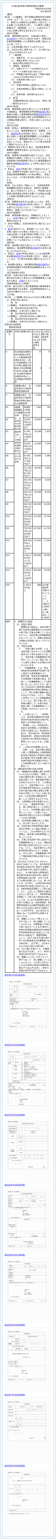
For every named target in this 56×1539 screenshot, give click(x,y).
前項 (18, 169)
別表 (21, 281)
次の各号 (11, 38)
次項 (15, 218)
